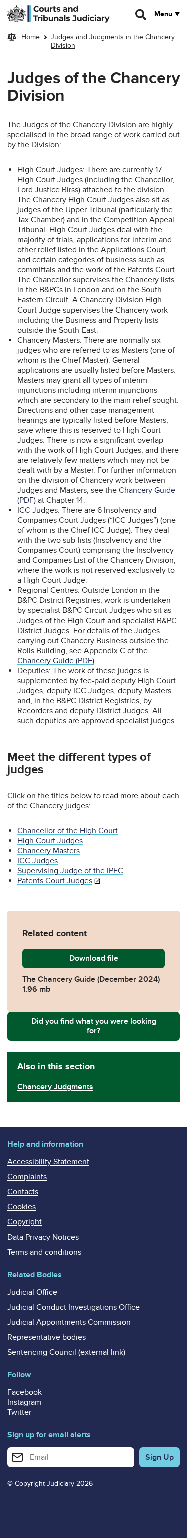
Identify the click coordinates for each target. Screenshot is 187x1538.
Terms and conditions (44, 1252)
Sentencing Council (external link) (66, 1352)
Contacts (22, 1192)
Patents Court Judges (54, 881)
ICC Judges (37, 861)
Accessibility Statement (48, 1162)
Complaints (27, 1177)
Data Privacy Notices (43, 1237)
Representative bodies (46, 1337)
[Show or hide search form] (141, 15)
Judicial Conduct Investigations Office (73, 1307)
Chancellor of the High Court (67, 831)
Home (30, 37)
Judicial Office (32, 1292)
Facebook (24, 1392)
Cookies (21, 1207)
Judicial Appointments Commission (69, 1322)
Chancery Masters (48, 851)
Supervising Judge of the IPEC (70, 871)
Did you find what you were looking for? (93, 1026)
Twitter (19, 1412)
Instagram (24, 1402)
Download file (117, 958)
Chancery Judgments (55, 1087)
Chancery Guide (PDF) (55, 661)
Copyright (24, 1222)
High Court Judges (50, 841)
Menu (163, 14)
